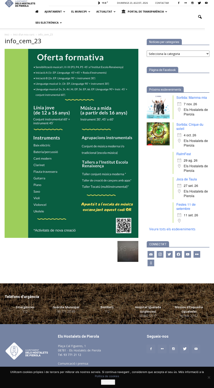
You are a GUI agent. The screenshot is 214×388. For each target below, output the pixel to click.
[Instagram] (192, 2)
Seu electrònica (47, 22)
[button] (200, 17)
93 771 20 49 (66, 311)
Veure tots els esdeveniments (172, 229)
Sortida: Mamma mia (191, 97)
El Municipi (79, 11)
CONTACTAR (162, 2)
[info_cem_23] (71, 237)
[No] (209, 377)
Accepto (108, 382)
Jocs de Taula (186, 179)
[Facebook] (179, 2)
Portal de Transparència (146, 11)
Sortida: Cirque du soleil (189, 126)
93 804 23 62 (189, 316)
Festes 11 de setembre (186, 206)
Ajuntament (53, 11)
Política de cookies (107, 376)
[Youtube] (206, 2)
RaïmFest (183, 153)
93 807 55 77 (148, 316)
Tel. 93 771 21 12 (69, 355)
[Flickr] (185, 2)
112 (25, 311)
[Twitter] (199, 2)
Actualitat (104, 11)
